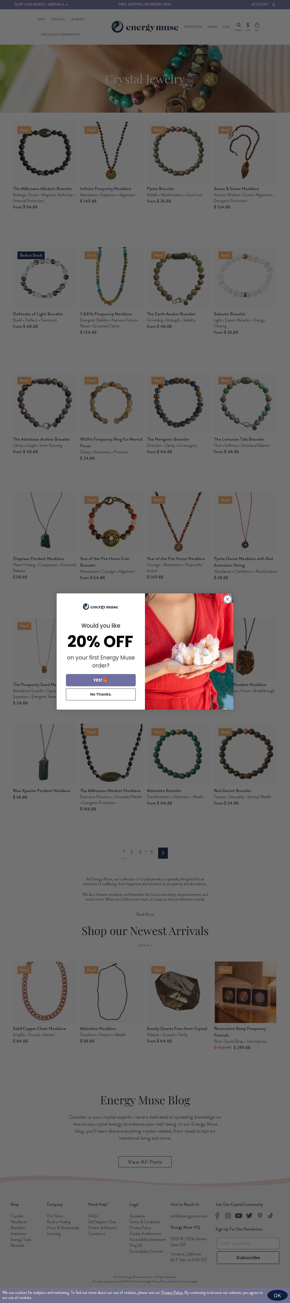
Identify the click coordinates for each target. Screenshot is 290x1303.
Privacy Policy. (172, 1293)
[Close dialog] (228, 599)
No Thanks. (100, 694)
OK (277, 1295)
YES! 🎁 (100, 680)
